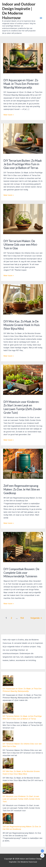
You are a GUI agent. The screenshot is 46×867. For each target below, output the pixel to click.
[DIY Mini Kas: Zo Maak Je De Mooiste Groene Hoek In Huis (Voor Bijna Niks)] (8, 763)
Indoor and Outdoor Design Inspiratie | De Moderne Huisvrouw (18, 11)
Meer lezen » (9, 114)
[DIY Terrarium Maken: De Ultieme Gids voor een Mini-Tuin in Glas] (8, 735)
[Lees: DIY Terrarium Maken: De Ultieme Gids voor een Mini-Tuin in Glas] (23, 219)
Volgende (36, 618)
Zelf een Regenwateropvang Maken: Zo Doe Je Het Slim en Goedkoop (22, 489)
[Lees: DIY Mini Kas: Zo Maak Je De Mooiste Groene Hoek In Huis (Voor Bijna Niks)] (23, 299)
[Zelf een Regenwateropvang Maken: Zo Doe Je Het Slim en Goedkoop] (8, 818)
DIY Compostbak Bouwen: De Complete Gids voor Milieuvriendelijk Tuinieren (21, 572)
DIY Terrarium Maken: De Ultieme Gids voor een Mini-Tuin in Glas (21, 244)
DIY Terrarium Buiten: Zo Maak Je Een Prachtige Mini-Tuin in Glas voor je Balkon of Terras (23, 164)
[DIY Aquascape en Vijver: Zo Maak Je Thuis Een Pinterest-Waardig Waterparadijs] (8, 680)
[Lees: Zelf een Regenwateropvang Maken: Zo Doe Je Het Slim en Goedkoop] (23, 464)
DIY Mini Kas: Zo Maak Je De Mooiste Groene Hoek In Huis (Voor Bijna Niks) (22, 325)
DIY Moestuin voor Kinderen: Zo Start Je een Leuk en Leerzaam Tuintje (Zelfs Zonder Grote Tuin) (23, 407)
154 (22, 618)
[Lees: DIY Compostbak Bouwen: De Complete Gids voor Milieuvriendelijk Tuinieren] (23, 547)
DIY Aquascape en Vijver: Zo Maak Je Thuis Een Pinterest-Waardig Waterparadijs (21, 83)
